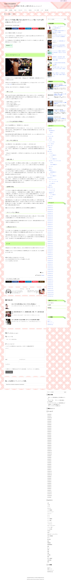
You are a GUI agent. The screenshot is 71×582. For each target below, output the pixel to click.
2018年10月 (50, 271)
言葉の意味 (52, 130)
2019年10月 (50, 249)
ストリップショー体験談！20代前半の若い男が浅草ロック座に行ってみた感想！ (59, 52)
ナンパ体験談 (53, 158)
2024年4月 (50, 205)
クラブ (50, 153)
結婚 (50, 149)
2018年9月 (50, 273)
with (51, 162)
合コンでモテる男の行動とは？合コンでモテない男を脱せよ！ (24, 304)
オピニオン (50, 136)
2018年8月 (50, 275)
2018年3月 (50, 284)
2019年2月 (50, 264)
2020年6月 (50, 233)
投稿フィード (50, 321)
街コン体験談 (53, 175)
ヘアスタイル (52, 190)
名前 (6, 359)
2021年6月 (50, 230)
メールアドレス (22, 359)
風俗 (50, 185)
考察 (50, 138)
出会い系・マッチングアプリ (55, 160)
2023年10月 (50, 209)
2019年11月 (50, 247)
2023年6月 (49, 424)
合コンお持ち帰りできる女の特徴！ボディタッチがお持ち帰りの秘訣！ (26, 319)
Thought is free (41, 579)
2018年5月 (50, 281)
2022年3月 (50, 224)
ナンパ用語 (52, 194)
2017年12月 (50, 290)
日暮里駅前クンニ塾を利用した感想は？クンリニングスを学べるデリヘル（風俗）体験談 (59, 58)
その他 (50, 128)
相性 (50, 147)
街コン (50, 173)
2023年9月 (50, 211)
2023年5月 (50, 218)
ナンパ (51, 156)
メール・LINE (51, 143)
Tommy (42, 275)
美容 (50, 198)
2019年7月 (50, 254)
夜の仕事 (50, 177)
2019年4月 (50, 260)
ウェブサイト (7, 364)
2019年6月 (50, 256)
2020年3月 (50, 239)
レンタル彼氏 (52, 183)
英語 (51, 132)
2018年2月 (50, 286)
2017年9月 (50, 296)
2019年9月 (50, 250)
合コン (42, 272)
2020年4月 (50, 237)
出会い (50, 151)
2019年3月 (50, 262)
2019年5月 (50, 258)
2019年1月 (49, 469)
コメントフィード (51, 322)
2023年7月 (50, 215)
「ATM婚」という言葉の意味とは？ (60, 110)
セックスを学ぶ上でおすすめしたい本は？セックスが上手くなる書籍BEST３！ (59, 37)
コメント (6, 348)
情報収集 (51, 192)
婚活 (50, 168)
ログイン (49, 319)
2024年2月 (50, 207)
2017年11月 (50, 292)
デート (48, 515)
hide (11, 45)
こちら (10, 84)
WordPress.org (50, 324)
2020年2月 (50, 241)
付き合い (50, 145)
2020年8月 (50, 232)
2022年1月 (50, 226)
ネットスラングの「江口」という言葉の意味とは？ (56, 402)
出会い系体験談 (53, 164)
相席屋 (50, 170)
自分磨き (50, 187)
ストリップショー (52, 179)
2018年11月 (50, 269)
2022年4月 (50, 222)
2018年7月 (50, 277)
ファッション (49, 522)
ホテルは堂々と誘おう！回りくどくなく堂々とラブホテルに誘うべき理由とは (59, 69)
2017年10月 (50, 294)
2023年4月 (50, 220)
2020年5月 (50, 235)
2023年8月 (50, 213)
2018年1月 (50, 288)
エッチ (49, 134)
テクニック (51, 141)
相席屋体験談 (53, 172)
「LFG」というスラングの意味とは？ (60, 118)
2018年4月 (50, 282)
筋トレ (51, 196)
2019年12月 (50, 245)
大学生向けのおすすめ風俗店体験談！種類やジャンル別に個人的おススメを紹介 (59, 47)
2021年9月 (50, 228)
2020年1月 (50, 243)
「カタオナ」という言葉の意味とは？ (59, 40)
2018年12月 (50, 267)
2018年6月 (50, 279)
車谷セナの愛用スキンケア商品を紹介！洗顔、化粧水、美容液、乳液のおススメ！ (59, 75)
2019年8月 (50, 252)
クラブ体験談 (53, 155)
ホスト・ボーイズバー (53, 181)
